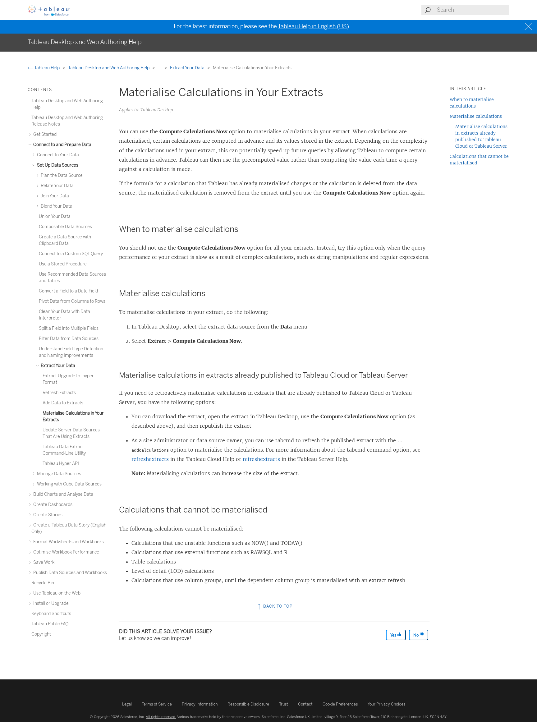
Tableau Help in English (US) (313, 26)
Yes (393, 635)
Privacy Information (200, 704)
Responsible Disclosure (248, 704)
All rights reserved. (161, 717)
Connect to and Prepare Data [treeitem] (61, 144)
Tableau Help (47, 68)
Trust (283, 704)
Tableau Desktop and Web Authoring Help (109, 68)
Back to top (277, 606)
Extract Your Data (187, 68)
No (416, 635)
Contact (305, 704)
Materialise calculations (476, 116)
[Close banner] (529, 26)
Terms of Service (157, 704)
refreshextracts (150, 459)
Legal (127, 704)
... (160, 68)
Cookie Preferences (340, 704)
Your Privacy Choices (386, 704)
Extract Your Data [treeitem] (57, 365)
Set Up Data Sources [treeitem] (57, 165)
